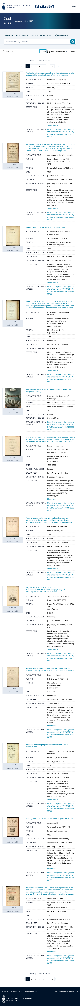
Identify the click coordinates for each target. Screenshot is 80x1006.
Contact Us (73, 991)
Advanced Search (30, 36)
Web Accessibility (61, 991)
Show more (51, 125)
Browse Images (47, 36)
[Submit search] (72, 41)
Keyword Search (12, 36)
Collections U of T (15, 991)
